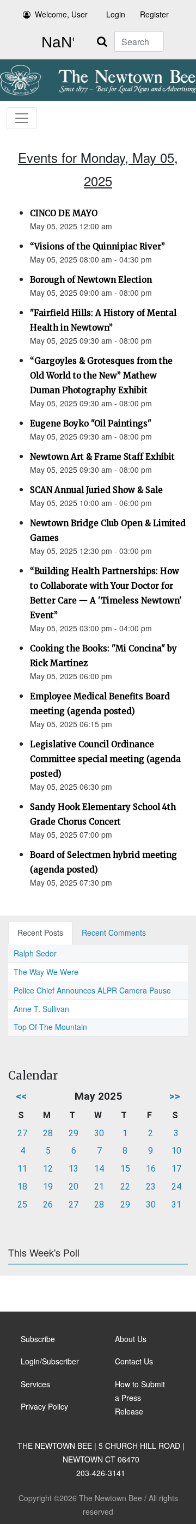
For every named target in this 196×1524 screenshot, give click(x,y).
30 (99, 1133)
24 (176, 1186)
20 (73, 1186)
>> (174, 1096)
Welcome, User (61, 14)
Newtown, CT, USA (55, 42)
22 (125, 1186)
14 (99, 1168)
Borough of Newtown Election (91, 280)
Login (115, 14)
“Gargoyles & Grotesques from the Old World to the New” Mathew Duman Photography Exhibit (101, 375)
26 (48, 1204)
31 (176, 1204)
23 (151, 1186)
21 (99, 1186)
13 (73, 1168)
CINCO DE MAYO (63, 213)
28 (48, 1133)
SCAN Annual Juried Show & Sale (96, 490)
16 (151, 1168)
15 (125, 1168)
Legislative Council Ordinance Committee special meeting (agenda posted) (105, 759)
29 (73, 1133)
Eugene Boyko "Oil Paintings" (90, 423)
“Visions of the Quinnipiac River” (97, 246)
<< (21, 1096)
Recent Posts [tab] (40, 932)
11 (22, 1168)
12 (48, 1168)
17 (176, 1168)
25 (22, 1204)
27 (22, 1133)
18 (22, 1186)
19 (48, 1186)
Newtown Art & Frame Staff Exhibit (102, 457)
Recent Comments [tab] (114, 932)
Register (154, 14)
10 (176, 1150)
